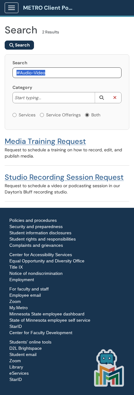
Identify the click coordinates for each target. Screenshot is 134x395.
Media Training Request (45, 141)
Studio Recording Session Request (64, 177)
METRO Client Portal (50, 8)
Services (27, 115)
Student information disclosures (40, 232)
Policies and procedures (33, 220)
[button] (101, 97)
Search (19, 63)
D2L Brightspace (25, 348)
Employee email (25, 295)
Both (95, 115)
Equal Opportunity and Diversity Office (46, 260)
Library (16, 366)
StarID (15, 326)
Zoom (15, 301)
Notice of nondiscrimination (36, 273)
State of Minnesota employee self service (49, 320)
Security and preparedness (36, 226)
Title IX (16, 267)
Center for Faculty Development (40, 332)
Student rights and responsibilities (42, 239)
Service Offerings (63, 115)
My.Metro (18, 307)
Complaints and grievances (36, 245)
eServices (19, 373)
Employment (21, 279)
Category (22, 87)
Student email (22, 354)
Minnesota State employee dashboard (46, 313)
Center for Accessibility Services (40, 254)
